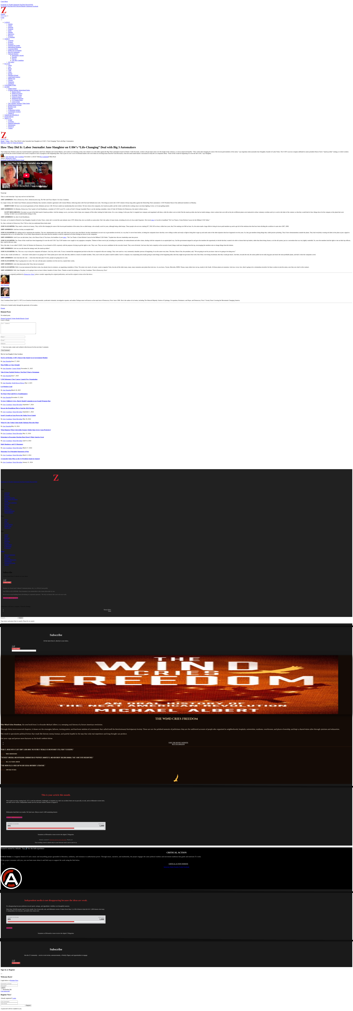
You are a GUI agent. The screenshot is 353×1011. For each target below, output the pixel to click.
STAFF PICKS (8, 116)
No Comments (44, 157)
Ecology (10, 42)
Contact (10, 128)
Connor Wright (16, 368)
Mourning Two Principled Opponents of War (15, 451)
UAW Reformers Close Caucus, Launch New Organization (19, 379)
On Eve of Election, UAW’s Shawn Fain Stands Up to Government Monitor (24, 358)
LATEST (7, 22)
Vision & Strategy (13, 54)
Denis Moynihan (17, 404)
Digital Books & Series (15, 105)
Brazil (10, 68)
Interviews (11, 34)
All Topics (11, 62)
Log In (3, 987)
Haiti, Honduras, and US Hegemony (12, 444)
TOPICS (7, 39)
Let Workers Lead (6, 386)
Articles (10, 24)
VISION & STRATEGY (11, 115)
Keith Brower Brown (18, 383)
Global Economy (17, 97)
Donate (3, 14)
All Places (11, 83)
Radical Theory (16, 92)
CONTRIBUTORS (10, 85)
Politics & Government (14, 50)
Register (28, 1005)
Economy (11, 44)
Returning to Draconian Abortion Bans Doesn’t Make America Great (22, 437)
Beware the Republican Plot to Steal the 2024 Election (17, 408)
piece (152, 220)
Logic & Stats (16, 102)
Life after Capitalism (18, 60)
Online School (12, 88)
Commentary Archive (14, 111)
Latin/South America (14, 77)
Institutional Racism (17, 98)
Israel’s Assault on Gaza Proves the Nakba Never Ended (18, 415)
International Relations (14, 47)
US (11, 143)
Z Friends (11, 121)
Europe (10, 73)
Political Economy (17, 93)
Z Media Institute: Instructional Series (19, 90)
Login (14, 998)
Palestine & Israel (13, 75)
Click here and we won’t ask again (57, 839)
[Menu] (1, 19)
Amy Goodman (19, 157)
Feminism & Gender (14, 45)
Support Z (11, 126)
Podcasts (10, 27)
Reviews (10, 35)
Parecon (14, 59)
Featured (10, 29)
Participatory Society (18, 55)
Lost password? (5, 991)
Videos (10, 25)
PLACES (7, 64)
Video (7, 141)
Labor (8, 143)
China (10, 72)
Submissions (11, 125)
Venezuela (11, 82)
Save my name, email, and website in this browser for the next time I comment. (26, 347)
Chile (9, 70)
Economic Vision (17, 95)
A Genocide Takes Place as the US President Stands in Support (20, 459)
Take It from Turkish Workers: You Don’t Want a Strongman (20, 372)
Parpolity (14, 57)
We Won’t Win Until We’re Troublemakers (14, 394)
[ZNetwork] (4, 12)
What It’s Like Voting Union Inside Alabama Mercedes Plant (20, 422)
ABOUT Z (7, 118)
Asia (9, 67)
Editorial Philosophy (14, 123)
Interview (3, 143)
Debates (10, 32)
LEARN (6, 87)
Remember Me (7, 989)
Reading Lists (12, 107)
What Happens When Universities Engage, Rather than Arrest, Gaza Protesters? (26, 430)
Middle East (11, 78)
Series (10, 30)
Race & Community (14, 52)
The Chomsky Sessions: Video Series (19, 103)
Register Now (14, 980)
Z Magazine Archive (14, 110)
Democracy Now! (11, 158)
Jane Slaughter (10, 157)
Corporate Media (13, 49)
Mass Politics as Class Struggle (10, 365)
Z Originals (11, 37)
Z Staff (10, 120)
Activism (10, 40)
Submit (21, 618)
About (2, 551)
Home (2, 141)
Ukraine (10, 80)
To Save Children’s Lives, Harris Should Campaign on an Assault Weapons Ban (25, 401)
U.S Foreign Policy (17, 100)
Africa (10, 65)
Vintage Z (11, 113)
